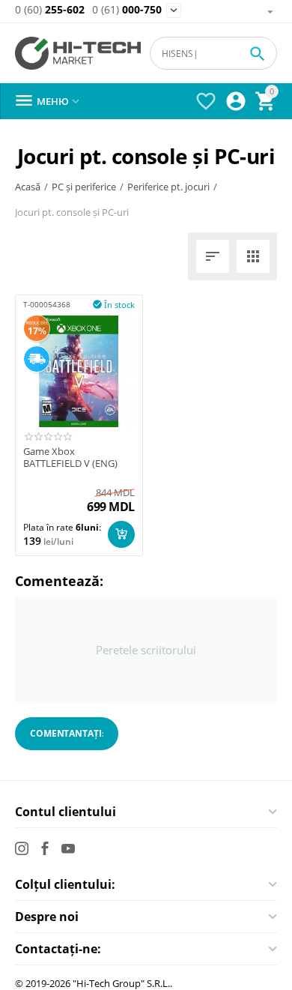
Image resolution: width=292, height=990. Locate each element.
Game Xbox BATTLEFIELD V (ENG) (70, 457)
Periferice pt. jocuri (168, 186)
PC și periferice (84, 186)
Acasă (27, 186)
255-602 (50, 10)
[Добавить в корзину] (121, 534)
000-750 (127, 10)
